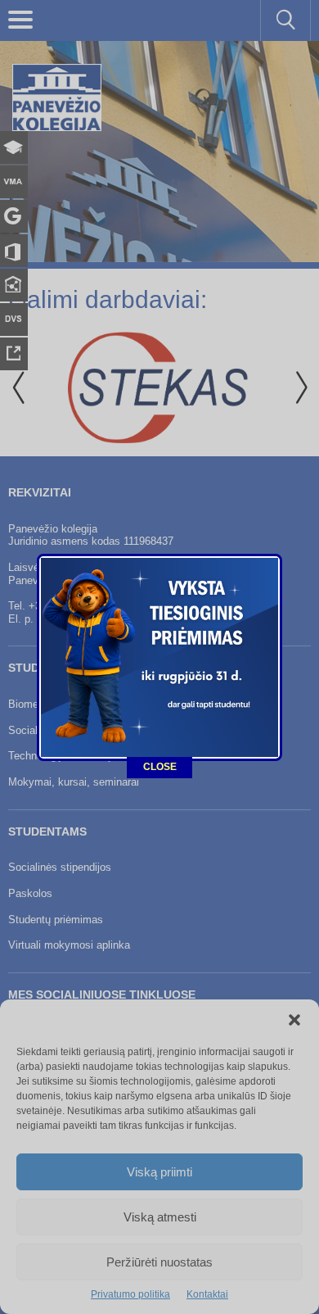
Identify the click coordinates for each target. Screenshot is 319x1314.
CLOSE (160, 767)
